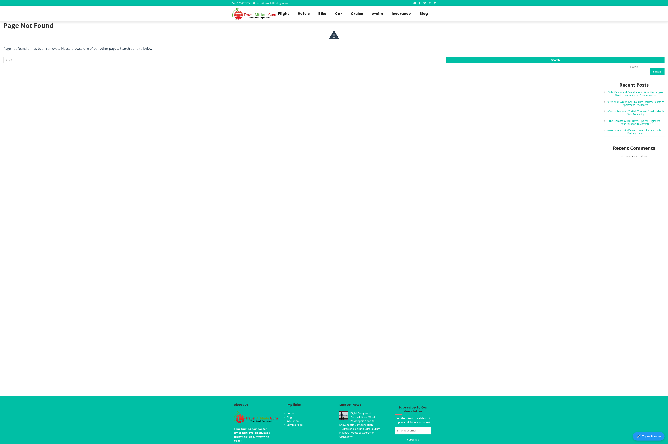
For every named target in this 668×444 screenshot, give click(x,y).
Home (290, 413)
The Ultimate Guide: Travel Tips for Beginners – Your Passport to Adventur (635, 122)
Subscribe (413, 439)
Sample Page (295, 425)
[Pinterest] (435, 3)
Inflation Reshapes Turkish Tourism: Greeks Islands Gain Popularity (635, 113)
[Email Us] (414, 3)
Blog (289, 417)
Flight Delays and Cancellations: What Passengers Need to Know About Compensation (635, 94)
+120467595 (243, 3)
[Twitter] (424, 3)
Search (634, 66)
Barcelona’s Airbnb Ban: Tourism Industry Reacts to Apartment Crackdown (635, 103)
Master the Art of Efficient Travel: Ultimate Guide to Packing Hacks (635, 132)
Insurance (293, 421)
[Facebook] (420, 3)
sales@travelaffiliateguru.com (273, 3)
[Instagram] (430, 3)
